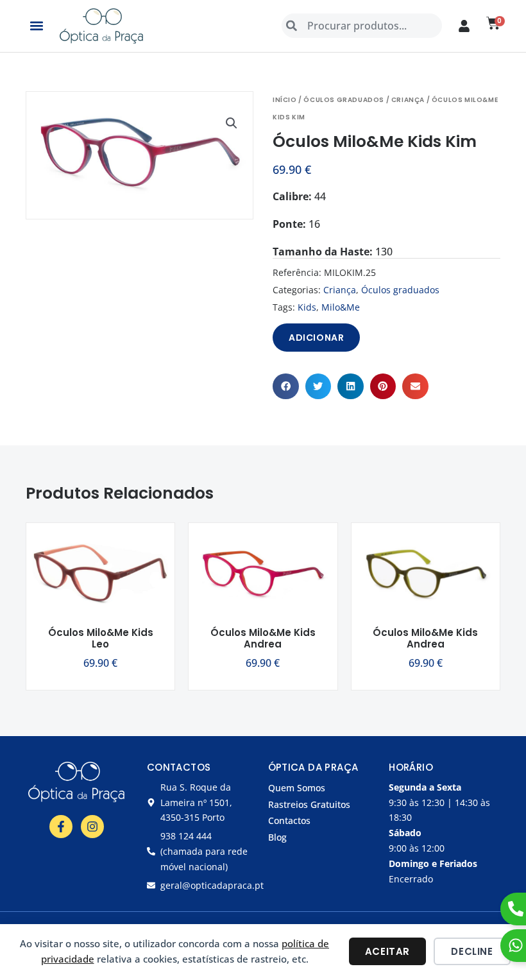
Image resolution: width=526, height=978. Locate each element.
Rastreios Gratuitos (309, 804)
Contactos (289, 820)
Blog (277, 837)
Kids (307, 307)
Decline (472, 951)
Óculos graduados (343, 100)
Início (285, 100)
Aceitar (387, 951)
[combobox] (362, 25)
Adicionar (316, 337)
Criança (408, 100)
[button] (36, 26)
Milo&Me (340, 307)
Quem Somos (296, 788)
